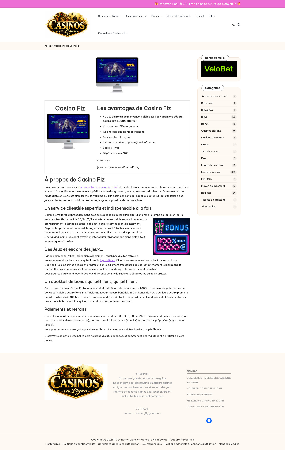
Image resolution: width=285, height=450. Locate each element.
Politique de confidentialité (79, 444)
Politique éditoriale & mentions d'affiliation (190, 444)
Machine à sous (210, 172)
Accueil (48, 46)
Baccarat (207, 103)
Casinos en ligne (211, 130)
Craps (205, 144)
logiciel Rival (107, 260)
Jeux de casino (210, 151)
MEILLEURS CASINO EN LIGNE (205, 400)
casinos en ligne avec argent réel (97, 187)
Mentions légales (229, 444)
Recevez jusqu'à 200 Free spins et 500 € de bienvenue (197, 4)
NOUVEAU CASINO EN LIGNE (204, 388)
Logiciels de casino (212, 165)
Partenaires (53, 444)
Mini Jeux (206, 179)
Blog (204, 117)
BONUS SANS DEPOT (199, 394)
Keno (204, 158)
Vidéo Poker (208, 206)
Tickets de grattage (213, 199)
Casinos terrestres (212, 137)
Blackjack (207, 110)
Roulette (206, 192)
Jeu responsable (152, 444)
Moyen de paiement (213, 186)
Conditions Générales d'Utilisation (118, 444)
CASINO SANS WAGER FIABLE (205, 406)
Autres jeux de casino (214, 96)
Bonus (205, 123)
